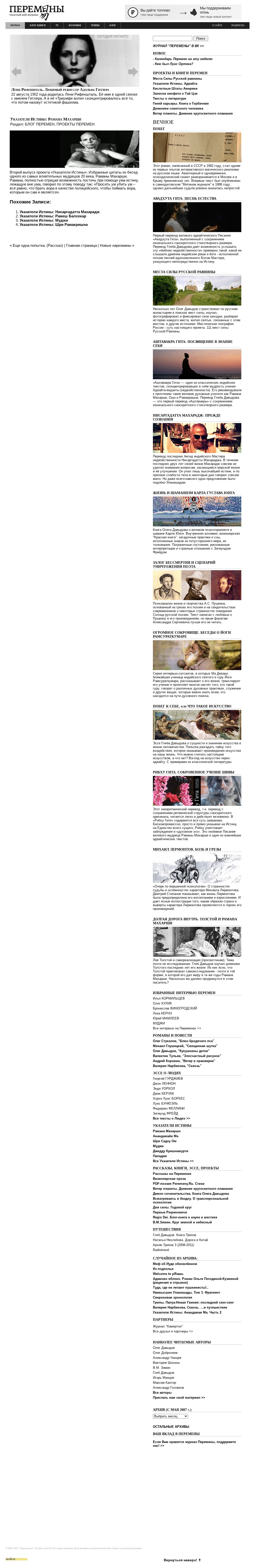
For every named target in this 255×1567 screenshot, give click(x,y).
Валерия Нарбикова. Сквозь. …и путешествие (190, 1307)
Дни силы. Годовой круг (172, 1207)
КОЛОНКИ (75, 25)
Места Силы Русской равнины (177, 78)
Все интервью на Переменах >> (177, 1028)
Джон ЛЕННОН (164, 1083)
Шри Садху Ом (165, 1141)
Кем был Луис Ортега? (174, 64)
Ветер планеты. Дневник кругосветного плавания (193, 113)
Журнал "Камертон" (168, 1326)
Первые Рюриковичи (170, 1212)
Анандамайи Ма (165, 1136)
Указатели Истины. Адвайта (175, 83)
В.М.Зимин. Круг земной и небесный (182, 1222)
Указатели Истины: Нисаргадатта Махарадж (60, 212)
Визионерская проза (169, 1179)
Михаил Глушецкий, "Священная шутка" (185, 1046)
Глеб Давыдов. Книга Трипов (174, 1235)
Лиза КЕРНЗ (162, 1013)
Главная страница (81, 245)
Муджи (158, 1146)
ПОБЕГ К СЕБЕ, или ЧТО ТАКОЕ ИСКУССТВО (192, 706)
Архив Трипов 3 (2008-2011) (173, 1245)
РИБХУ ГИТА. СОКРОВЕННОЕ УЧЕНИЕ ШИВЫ (193, 772)
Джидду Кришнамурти (170, 1151)
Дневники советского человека (178, 108)
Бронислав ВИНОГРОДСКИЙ (175, 1008)
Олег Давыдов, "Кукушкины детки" (181, 1051)
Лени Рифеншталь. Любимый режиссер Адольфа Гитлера (60, 89)
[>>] (74, 72)
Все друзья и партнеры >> (173, 1331)
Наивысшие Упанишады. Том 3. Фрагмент (186, 1292)
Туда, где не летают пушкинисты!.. (180, 1287)
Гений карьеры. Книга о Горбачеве (181, 103)
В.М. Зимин (161, 1368)
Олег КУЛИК (162, 1003)
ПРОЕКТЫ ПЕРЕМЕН (76, 124)
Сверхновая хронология (172, 1297)
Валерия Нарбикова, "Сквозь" (177, 1066)
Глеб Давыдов (163, 1373)
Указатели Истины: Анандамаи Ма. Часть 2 (187, 1312)
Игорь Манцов (163, 1377)
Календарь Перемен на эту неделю (183, 59)
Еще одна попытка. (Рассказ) (38, 245)
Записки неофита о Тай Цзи (175, 93)
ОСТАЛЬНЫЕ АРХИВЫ (171, 1427)
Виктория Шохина (166, 1363)
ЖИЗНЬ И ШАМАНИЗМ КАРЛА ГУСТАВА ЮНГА (194, 493)
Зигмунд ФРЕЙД (165, 1113)
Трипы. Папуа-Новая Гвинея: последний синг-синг (193, 1302)
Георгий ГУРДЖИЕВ (168, 1078)
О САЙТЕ (217, 25)
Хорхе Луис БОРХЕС (169, 1098)
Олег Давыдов (164, 1348)
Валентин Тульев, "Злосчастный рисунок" (187, 1056)
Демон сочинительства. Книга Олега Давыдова (191, 1193)
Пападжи (160, 1156)
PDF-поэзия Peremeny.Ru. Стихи (178, 1184)
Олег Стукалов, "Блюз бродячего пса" (183, 1041)
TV (57, 25)
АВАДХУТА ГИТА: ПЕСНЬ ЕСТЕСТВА (184, 198)
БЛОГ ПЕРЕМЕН (40, 124)
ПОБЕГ (159, 129)
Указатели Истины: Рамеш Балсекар (53, 216)
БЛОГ (113, 25)
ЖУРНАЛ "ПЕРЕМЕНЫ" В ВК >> (178, 46)
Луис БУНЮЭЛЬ (165, 1103)
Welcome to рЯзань (168, 1274)
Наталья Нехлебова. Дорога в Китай (180, 1240)
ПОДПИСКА (238, 25)
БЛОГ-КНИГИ (38, 25)
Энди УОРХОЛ (164, 1088)
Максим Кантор (164, 1382)
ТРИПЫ (95, 25)
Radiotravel (161, 1250)
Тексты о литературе (169, 98)
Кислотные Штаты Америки (175, 88)
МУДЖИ (159, 1023)
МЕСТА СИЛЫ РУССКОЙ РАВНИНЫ (184, 272)
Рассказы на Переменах (172, 1174)
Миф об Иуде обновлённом (175, 1264)
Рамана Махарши (167, 1131)
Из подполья (163, 1269)
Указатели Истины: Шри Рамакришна (54, 224)
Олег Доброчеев (165, 1353)
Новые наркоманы (115, 245)
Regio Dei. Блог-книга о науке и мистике (185, 1217)
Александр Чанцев (167, 1358)
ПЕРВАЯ (15, 25)
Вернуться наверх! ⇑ (182, 1560)
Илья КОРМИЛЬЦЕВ (169, 998)
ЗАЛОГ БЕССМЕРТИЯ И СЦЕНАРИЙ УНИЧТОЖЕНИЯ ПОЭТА (184, 564)
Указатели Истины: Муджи (44, 220)
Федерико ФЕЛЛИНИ (169, 1108)
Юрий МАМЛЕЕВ (166, 1018)
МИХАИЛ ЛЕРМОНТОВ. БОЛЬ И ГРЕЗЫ (187, 849)
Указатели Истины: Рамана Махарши (45, 119)
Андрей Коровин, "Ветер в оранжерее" (184, 1061)
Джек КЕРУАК (163, 1093)
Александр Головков (168, 1387)
